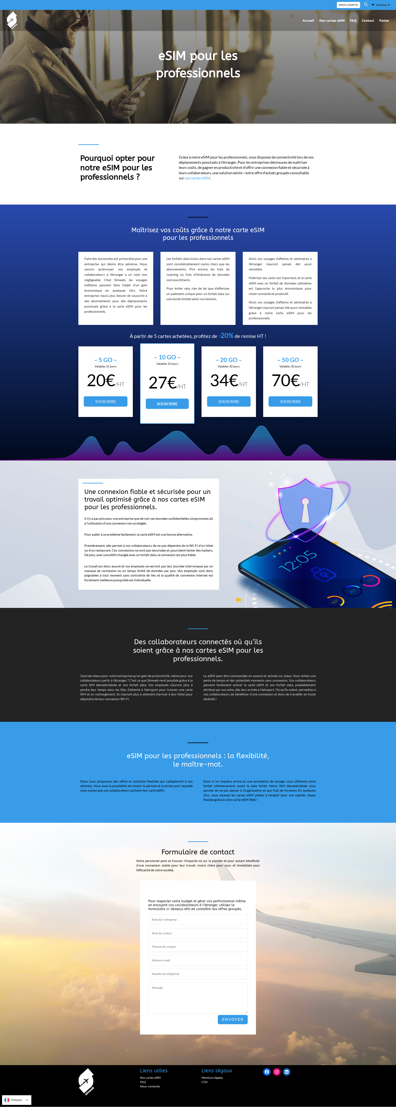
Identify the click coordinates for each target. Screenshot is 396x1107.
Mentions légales (212, 1077)
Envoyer (233, 1019)
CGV (205, 1082)
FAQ (353, 20)
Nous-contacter (150, 1086)
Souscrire (105, 401)
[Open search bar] (366, 5)
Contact (368, 20)
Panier (384, 20)
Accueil (308, 20)
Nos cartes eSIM (332, 20)
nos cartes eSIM (197, 178)
